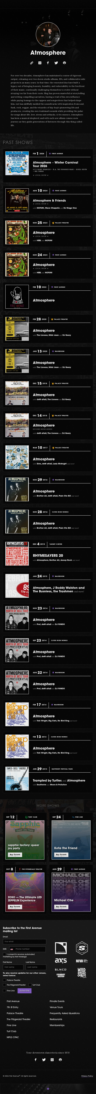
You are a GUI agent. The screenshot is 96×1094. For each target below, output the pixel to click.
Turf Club (36, 985)
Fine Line (10, 991)
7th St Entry (12, 1007)
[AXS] (61, 960)
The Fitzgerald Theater (16, 985)
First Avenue (13, 1001)
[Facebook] (48, 63)
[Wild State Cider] (82, 973)
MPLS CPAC (13, 1037)
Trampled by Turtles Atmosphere (59, 780)
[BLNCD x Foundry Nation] (61, 972)
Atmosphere (44, 233)
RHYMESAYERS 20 (48, 556)
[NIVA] (82, 961)
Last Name (30, 962)
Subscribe (24, 991)
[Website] (32, 63)
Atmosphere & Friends (49, 200)
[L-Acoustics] (61, 948)
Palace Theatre (13, 980)
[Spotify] (64, 63)
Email (5, 937)
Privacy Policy (87, 1076)
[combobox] (12, 949)
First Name (7, 962)
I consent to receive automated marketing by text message (19, 956)
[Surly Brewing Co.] (82, 948)
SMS (4, 949)
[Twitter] (56, 63)
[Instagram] (40, 63)
